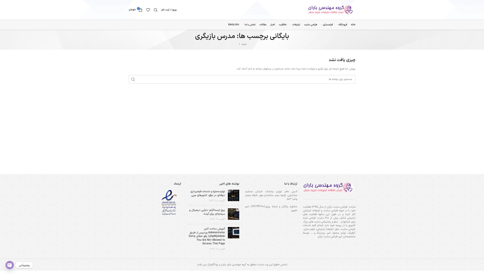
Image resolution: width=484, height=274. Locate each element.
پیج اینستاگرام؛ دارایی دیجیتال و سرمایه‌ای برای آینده (207, 212)
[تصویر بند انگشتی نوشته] (233, 196)
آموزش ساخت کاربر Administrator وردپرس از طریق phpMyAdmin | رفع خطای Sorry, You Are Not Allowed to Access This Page (207, 236)
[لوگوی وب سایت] (331, 10)
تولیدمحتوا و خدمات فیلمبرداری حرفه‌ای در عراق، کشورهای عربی (207, 193)
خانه (244, 44)
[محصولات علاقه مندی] (148, 10)
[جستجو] (156, 10)
